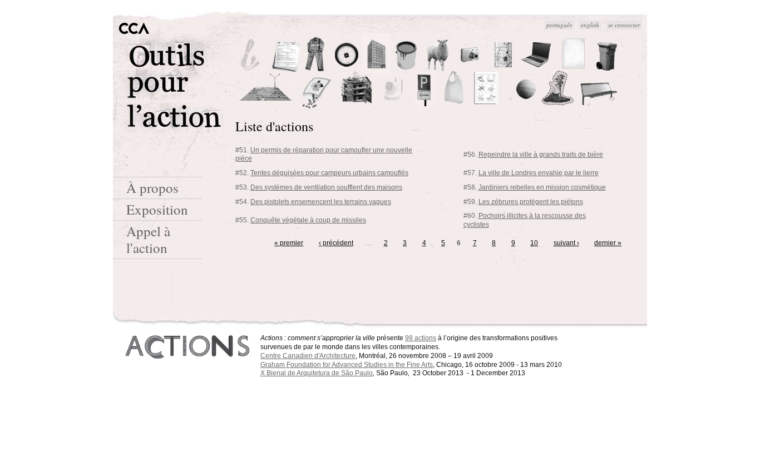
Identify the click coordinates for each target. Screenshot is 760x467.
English (590, 25)
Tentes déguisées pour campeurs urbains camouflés (329, 173)
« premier (288, 243)
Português (559, 25)
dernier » (607, 243)
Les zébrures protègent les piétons (530, 202)
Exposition (157, 209)
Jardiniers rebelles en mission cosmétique (542, 187)
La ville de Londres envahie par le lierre (538, 173)
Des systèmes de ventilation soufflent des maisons (326, 187)
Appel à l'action (148, 239)
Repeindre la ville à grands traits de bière (540, 154)
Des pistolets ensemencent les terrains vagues (320, 202)
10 (534, 243)
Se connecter (624, 25)
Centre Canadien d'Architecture (308, 356)
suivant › (566, 243)
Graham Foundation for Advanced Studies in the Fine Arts (346, 365)
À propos (152, 187)
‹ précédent (336, 243)
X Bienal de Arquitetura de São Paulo (316, 373)
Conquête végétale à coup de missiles (308, 220)
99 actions (420, 338)
